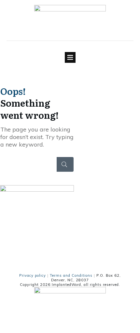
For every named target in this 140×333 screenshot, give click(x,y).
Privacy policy (32, 275)
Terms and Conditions (71, 275)
